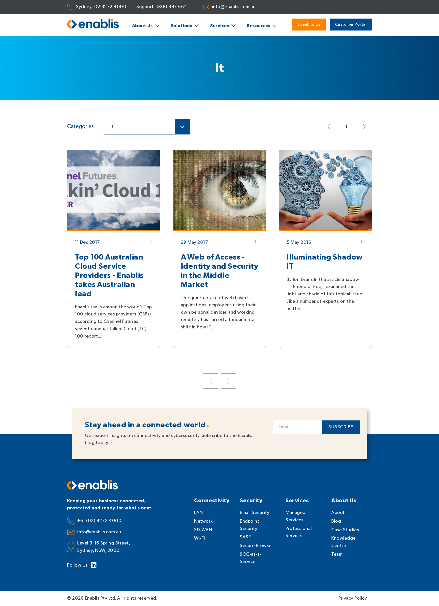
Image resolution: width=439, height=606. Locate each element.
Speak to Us (308, 24)
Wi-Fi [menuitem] (199, 538)
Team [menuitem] (336, 554)
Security (251, 500)
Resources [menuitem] (259, 25)
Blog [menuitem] (336, 521)
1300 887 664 (171, 6)
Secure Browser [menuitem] (256, 545)
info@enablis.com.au (234, 6)
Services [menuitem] (219, 25)
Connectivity (211, 500)
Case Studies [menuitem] (345, 530)
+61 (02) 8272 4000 (99, 520)
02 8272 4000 (110, 6)
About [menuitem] (338, 512)
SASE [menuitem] (245, 537)
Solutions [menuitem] (182, 25)
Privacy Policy (352, 598)
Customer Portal (351, 24)
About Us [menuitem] (142, 25)
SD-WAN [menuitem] (203, 530)
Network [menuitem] (203, 521)
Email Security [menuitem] (254, 512)
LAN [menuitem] (198, 512)
